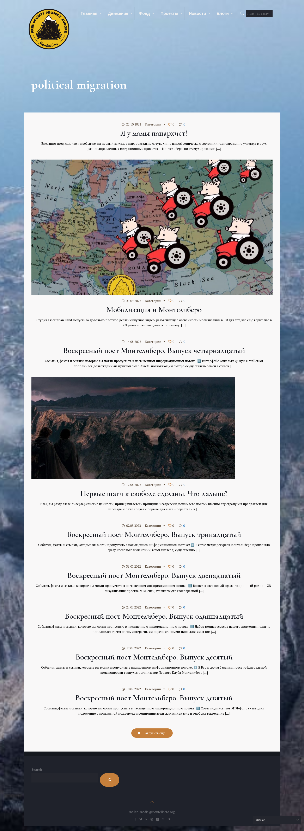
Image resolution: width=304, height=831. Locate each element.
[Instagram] (152, 819)
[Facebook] (135, 819)
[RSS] (163, 819)
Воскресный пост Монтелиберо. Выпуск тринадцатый (154, 534)
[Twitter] (141, 819)
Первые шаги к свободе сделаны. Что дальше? (153, 493)
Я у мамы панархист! (154, 133)
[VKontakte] (157, 819)
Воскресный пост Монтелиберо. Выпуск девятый (154, 698)
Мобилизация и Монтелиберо (154, 309)
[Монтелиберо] (49, 29)
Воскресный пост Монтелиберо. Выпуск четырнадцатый (154, 350)
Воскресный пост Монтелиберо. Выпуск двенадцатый (154, 575)
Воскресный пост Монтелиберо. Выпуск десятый (154, 657)
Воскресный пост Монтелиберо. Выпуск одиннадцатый (154, 616)
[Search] (109, 780)
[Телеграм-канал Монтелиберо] (168, 819)
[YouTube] (146, 819)
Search (36, 769)
